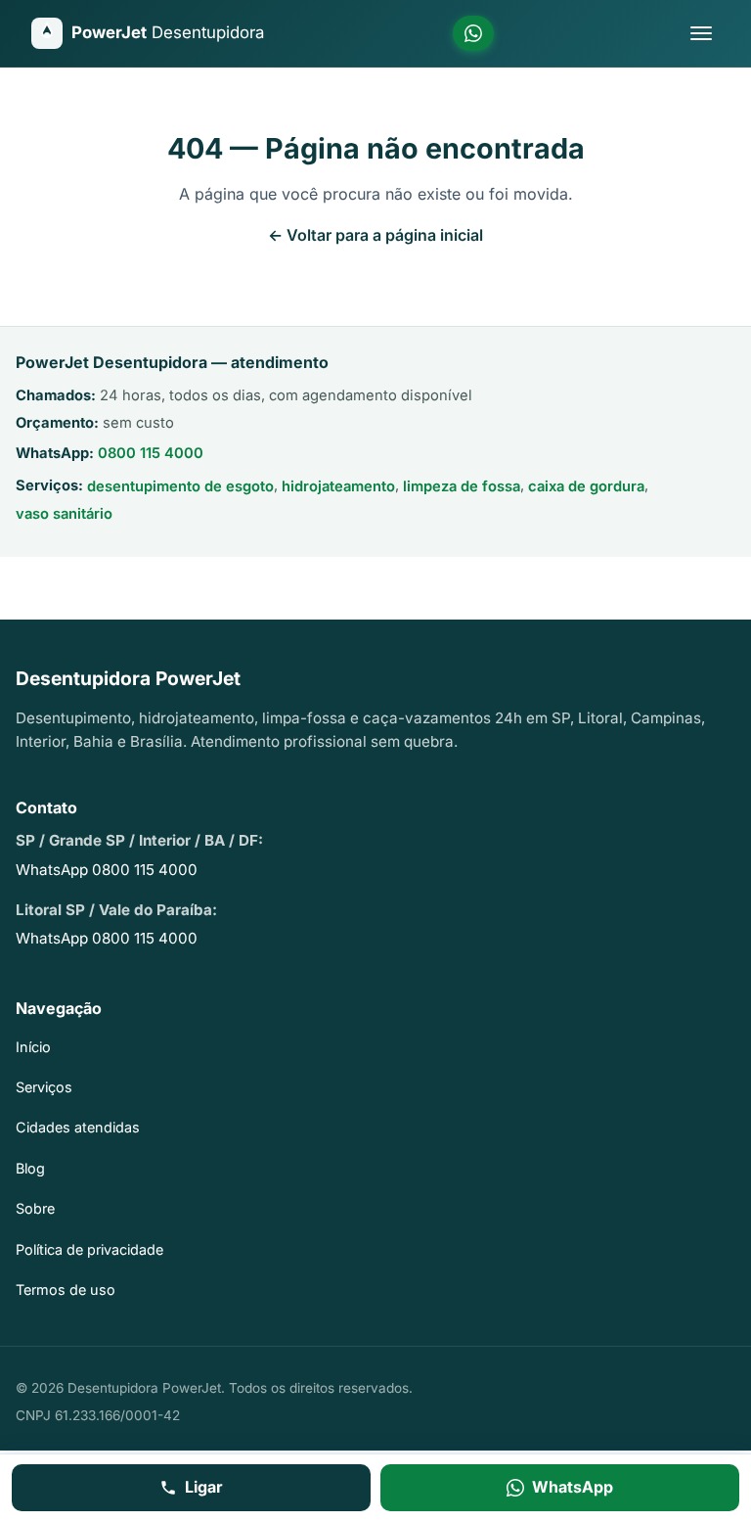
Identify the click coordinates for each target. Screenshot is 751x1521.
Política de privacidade (89, 1249)
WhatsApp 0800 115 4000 (107, 869)
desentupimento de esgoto (180, 486)
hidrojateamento (338, 486)
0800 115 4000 (150, 453)
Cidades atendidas (78, 1127)
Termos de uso (65, 1289)
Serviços (44, 1087)
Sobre (35, 1208)
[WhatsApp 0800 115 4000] (473, 33)
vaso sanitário (64, 514)
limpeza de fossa (461, 486)
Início (33, 1046)
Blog (30, 1168)
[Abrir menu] (701, 33)
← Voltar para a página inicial (375, 235)
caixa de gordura (586, 486)
